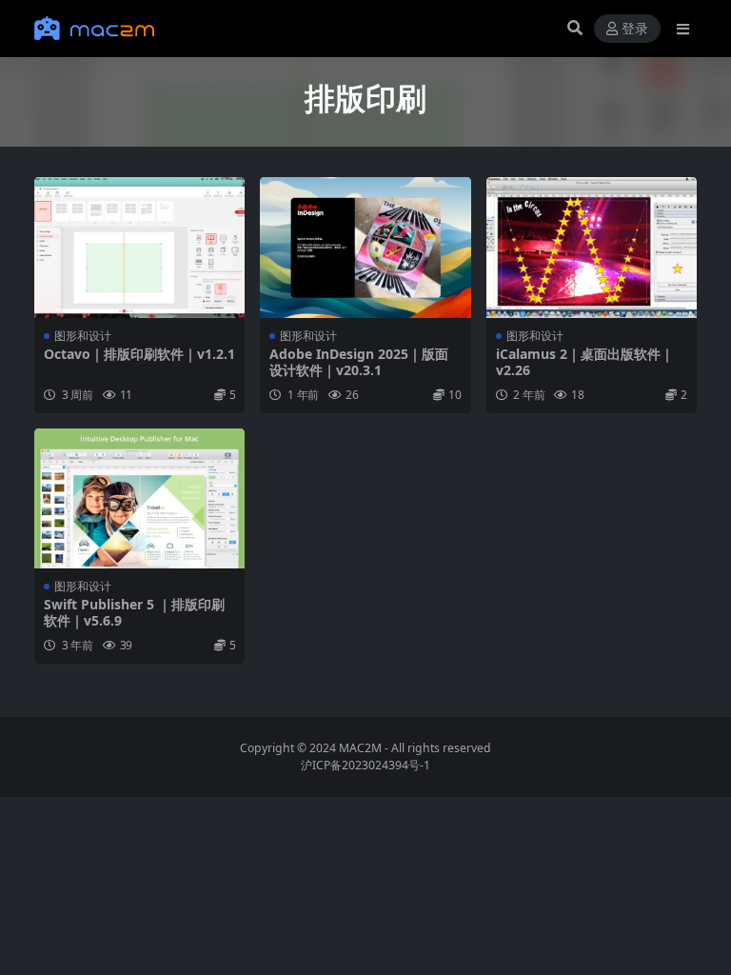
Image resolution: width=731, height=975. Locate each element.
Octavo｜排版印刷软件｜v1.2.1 (139, 354)
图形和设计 (82, 336)
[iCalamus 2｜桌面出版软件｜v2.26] (591, 247)
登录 (635, 29)
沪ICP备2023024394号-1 (365, 765)
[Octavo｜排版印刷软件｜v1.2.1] (139, 247)
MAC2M (360, 748)
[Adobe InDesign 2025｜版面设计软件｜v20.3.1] (365, 247)
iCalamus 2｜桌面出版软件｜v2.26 (585, 362)
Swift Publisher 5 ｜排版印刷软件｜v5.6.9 (134, 612)
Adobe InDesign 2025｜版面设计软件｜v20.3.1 (358, 362)
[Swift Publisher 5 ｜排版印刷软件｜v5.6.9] (139, 498)
